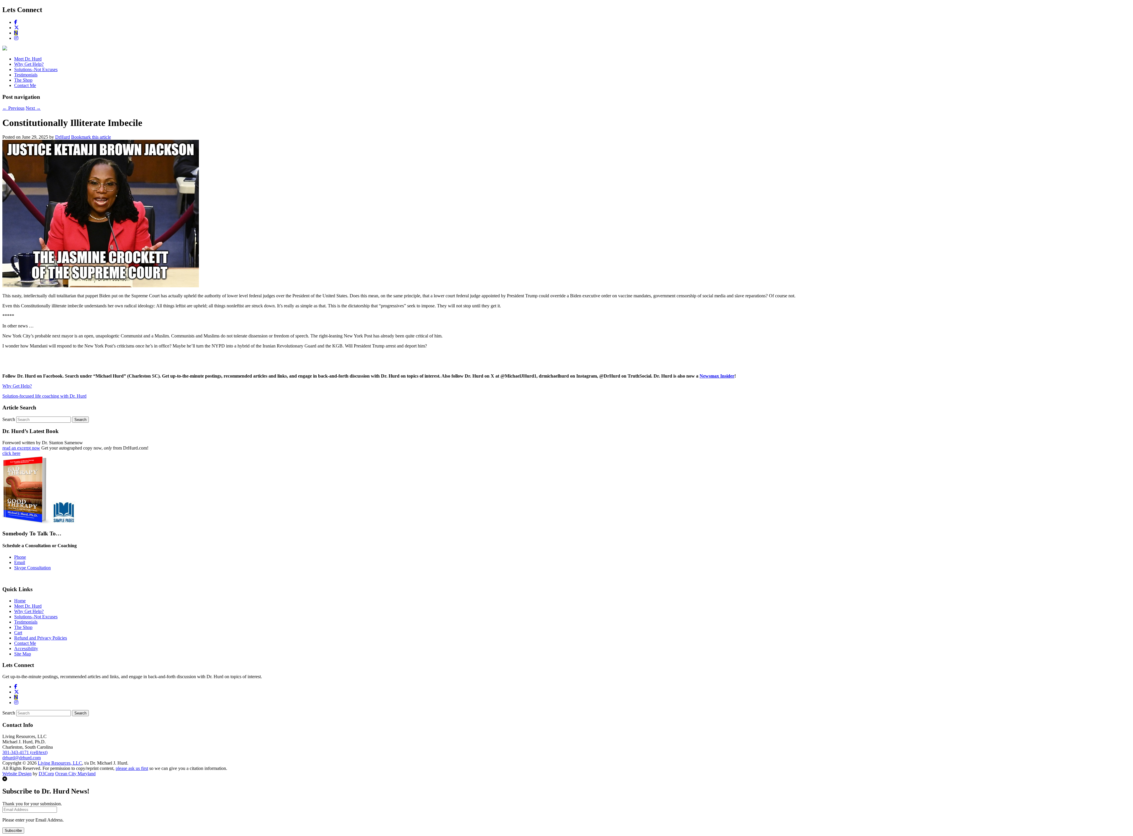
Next (33, 108)
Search (8, 419)
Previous (13, 108)
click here (11, 453)
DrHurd (62, 137)
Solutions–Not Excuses (36, 69)
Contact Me (25, 85)
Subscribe (13, 830)
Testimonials (25, 74)
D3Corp (46, 773)
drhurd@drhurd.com (21, 757)
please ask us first (132, 768)
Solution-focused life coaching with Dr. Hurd (44, 396)
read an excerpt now (21, 447)
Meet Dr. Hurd (28, 58)
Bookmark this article (91, 137)
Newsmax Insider (717, 375)
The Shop (23, 80)
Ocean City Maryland (75, 773)
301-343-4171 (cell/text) (25, 752)
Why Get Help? (29, 64)
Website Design (17, 773)
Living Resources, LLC (60, 762)
